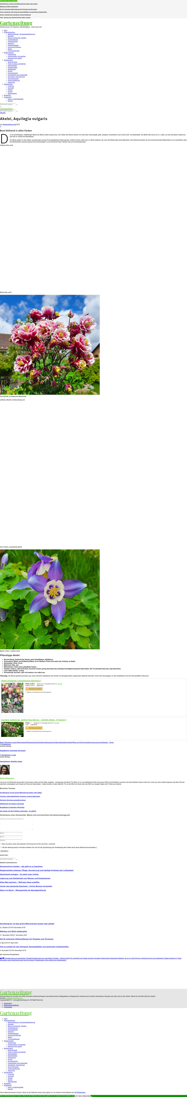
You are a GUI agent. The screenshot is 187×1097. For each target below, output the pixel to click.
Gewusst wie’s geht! (15, 58)
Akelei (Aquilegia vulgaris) (9, 742)
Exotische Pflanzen (14, 47)
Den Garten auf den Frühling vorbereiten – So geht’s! (18, 811)
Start (5, 30)
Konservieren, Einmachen (17, 56)
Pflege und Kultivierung (80, 742)
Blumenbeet (22, 742)
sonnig (100, 742)
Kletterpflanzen (13, 45)
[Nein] (91, 1096)
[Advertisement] (16, 906)
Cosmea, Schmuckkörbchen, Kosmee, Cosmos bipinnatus (20, 796)
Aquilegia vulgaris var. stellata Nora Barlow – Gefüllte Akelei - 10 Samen (34, 720)
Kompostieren (13, 73)
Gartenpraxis (8, 60)
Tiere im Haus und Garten (17, 64)
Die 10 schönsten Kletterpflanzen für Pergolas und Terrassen (18, 9)
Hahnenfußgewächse (47, 742)
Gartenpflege (12, 66)
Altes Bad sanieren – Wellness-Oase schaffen (20, 882)
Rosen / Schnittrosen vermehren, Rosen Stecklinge (15, 15)
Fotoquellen (8, 1007)
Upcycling (11, 82)
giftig (38, 742)
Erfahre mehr (86, 1096)
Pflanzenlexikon (9, 32)
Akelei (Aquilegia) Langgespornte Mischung (21, 681)
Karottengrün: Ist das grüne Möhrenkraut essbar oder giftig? (18, 4)
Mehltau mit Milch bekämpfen (9, 6)
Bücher (10, 101)
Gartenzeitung (16, 23)
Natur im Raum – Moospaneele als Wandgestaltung (23, 890)
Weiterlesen (81, 1092)
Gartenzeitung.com (9, 124)
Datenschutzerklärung (11, 1005)
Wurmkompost (13, 78)
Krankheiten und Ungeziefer (17, 75)
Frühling (11, 86)
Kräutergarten (13, 41)
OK (76, 1092)
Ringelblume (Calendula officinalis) (13, 751)
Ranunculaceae (93, 742)
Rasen (10, 49)
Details (60, 684)
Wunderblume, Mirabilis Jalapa (11, 761)
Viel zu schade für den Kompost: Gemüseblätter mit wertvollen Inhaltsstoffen (23, 12)
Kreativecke (12, 54)
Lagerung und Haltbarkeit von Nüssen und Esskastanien (25, 878)
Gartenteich (12, 69)
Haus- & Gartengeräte (15, 99)
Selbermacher (9, 53)
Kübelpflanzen (13, 40)
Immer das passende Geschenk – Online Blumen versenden (26, 886)
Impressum (8, 1003)
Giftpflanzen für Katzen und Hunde (12, 804)
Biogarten (7, 95)
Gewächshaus (12, 67)
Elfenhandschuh (31, 742)
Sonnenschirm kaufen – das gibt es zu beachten (21, 866)
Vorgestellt (8, 97)
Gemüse (11, 43)
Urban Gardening (14, 80)
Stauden (11, 36)
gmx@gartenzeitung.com (14, 998)
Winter (10, 91)
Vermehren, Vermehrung (16, 77)
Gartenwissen (12, 62)
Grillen (10, 71)
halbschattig (68, 742)
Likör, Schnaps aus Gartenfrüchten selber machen (15, 17)
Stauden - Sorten (108, 742)
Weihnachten (12, 93)
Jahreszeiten (8, 84)
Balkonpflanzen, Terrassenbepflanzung (21, 34)
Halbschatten (59, 742)
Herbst (10, 90)
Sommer (11, 88)
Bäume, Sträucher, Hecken (17, 38)
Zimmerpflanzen (13, 51)
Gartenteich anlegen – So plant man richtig (19, 874)
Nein (80, 1096)
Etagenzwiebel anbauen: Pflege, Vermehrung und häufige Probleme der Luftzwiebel (36, 870)
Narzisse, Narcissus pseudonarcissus (13, 800)
